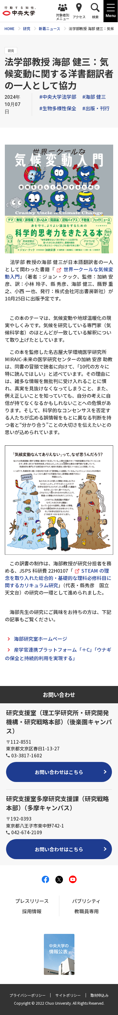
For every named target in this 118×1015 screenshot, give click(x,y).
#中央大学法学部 (57, 96)
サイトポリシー (68, 995)
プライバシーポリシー (27, 995)
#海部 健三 (94, 96)
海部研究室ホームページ (40, 638)
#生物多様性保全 (57, 108)
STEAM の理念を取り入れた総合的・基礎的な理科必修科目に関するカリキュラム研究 (58, 578)
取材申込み (99, 995)
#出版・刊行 (96, 108)
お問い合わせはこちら (59, 772)
